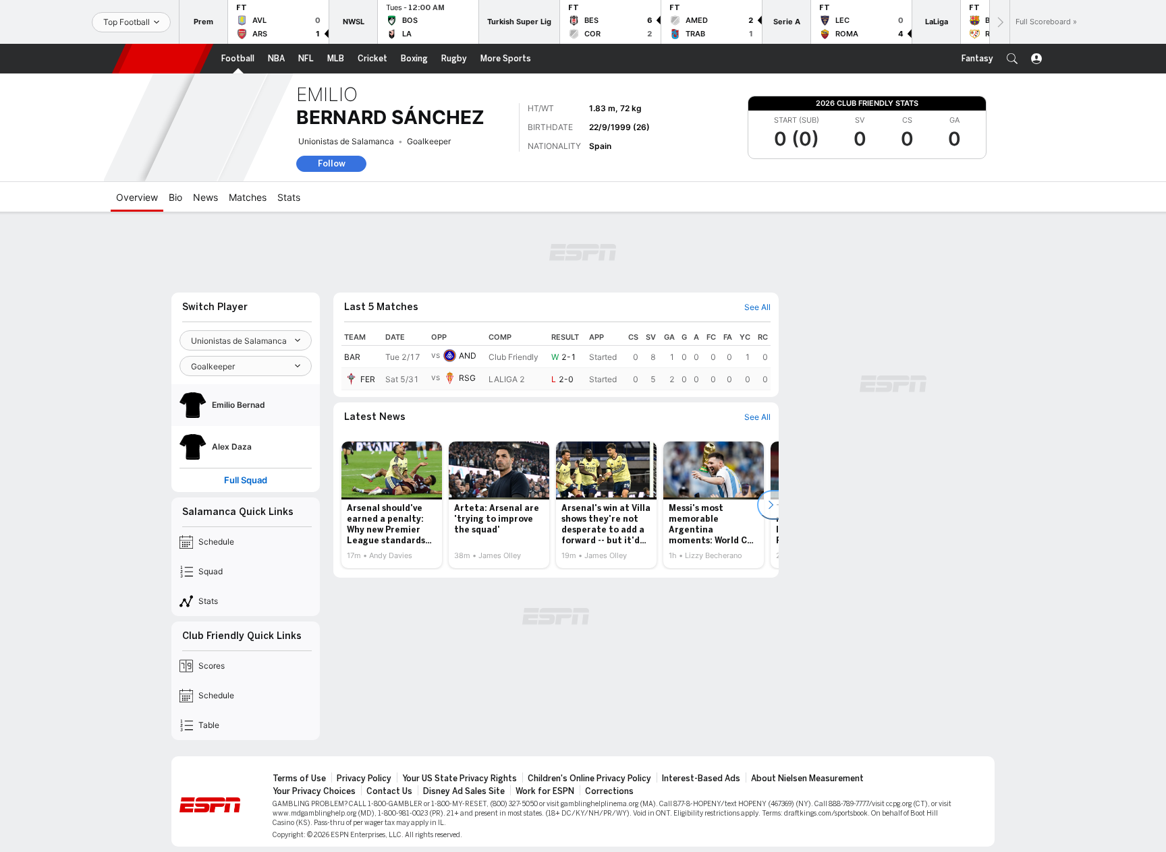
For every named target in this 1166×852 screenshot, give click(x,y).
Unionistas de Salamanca (346, 141)
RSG (467, 378)
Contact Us (389, 791)
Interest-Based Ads (701, 778)
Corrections (609, 791)
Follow (331, 163)
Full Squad (245, 480)
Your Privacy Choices (314, 791)
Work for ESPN (545, 791)
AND (467, 356)
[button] (1012, 58)
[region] (556, 359)
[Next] (999, 22)
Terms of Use (299, 778)
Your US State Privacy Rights (459, 778)
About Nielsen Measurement (807, 778)
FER (367, 379)
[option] (391, 505)
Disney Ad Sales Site (464, 791)
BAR (352, 357)
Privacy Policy (364, 778)
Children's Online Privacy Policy (589, 778)
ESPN (162, 58)
